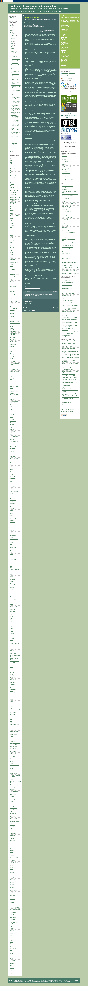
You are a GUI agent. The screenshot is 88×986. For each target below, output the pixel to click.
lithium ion (12, 619)
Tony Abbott (12, 899)
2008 (11, 30)
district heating (13, 402)
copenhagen (12, 378)
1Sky (11, 162)
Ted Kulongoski (13, 875)
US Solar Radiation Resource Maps (69, 346)
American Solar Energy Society (68, 293)
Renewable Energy (64, 407)
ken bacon (12, 607)
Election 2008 (12, 424)
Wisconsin (12, 968)
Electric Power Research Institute (68, 290)
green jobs (12, 537)
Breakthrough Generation (15, 274)
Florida (11, 488)
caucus (11, 296)
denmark (11, 389)
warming (11, 942)
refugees (11, 770)
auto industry (12, 225)
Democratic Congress (14, 386)
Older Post (55, 307)
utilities (11, 926)
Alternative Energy (67, 402)
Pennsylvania (12, 717)
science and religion (14, 799)
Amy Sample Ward (65, 55)
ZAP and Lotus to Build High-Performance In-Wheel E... (15, 109)
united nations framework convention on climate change (15, 922)
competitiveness (13, 361)
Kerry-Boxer (12, 609)
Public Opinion (13, 751)
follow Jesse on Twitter (72, 26)
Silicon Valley (12, 816)
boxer (11, 271)
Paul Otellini (12, 714)
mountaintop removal (14, 645)
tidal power (12, 892)
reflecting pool (12, 766)
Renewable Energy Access (67, 168)
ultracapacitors (13, 912)
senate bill (12, 806)
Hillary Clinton (12, 550)
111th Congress (13, 158)
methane (11, 635)
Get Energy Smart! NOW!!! (67, 206)
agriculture (12, 184)
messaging (12, 633)
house (11, 552)
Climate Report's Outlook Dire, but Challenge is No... (15, 129)
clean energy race (13, 319)
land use (11, 616)
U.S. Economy (13, 910)
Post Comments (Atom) (33, 310)
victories (11, 933)
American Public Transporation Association (70, 331)
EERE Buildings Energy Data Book (69, 369)
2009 (11, 28)
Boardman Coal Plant (14, 262)
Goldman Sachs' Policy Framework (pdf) (33, 286)
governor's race (13, 523)
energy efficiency (13, 443)
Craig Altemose (64, 30)
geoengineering (13, 511)
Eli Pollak (63, 52)
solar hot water (13, 833)
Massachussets (13, 629)
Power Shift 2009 (13, 746)
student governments (14, 857)
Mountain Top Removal (14, 643)
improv (11, 571)
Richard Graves (64, 39)
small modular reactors (14, 821)
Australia (11, 222)
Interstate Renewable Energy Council (69, 282)
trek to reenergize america (15, 909)
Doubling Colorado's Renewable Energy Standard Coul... (15, 62)
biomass (11, 254)
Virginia (11, 938)
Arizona (11, 211)
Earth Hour (12, 409)
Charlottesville (12, 305)
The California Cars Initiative (67, 286)
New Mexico (12, 675)
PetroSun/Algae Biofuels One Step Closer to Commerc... (16, 133)
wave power (12, 951)
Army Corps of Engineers (15, 215)
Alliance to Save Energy (66, 315)
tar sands (11, 867)
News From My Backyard (15, 680)
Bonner (11, 266)
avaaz (11, 227)
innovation (12, 581)
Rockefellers (12, 789)
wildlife (11, 965)
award (11, 228)
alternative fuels (13, 194)
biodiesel (11, 250)
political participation (14, 731)
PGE (11, 721)
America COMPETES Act (15, 197)
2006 (11, 151)
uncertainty (12, 914)
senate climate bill (13, 808)
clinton (11, 351)
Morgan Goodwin (64, 42)
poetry (11, 726)
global (11, 517)
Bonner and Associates (14, 267)
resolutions (12, 779)
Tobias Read (12, 895)
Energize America (65, 278)
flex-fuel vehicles (13, 486)
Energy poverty (13, 446)
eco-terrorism (12, 411)
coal (10, 353)
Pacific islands (13, 712)
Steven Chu (12, 850)
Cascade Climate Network (15, 294)
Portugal (11, 739)
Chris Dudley (12, 310)
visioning (11, 940)
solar (11, 828)
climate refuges (13, 344)
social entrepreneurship (14, 826)
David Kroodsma (64, 47)
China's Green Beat (65, 230)
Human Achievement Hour (15, 555)
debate (11, 381)
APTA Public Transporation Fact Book (69, 379)
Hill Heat (63, 201)
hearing (11, 545)
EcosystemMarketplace (48, 30)
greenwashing (12, 542)
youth (11, 970)
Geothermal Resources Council (68, 298)
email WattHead (12, 17)
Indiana (11, 576)
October (13, 36)
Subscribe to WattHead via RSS (68, 78)
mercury (11, 631)
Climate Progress (13, 341)
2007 (11, 32)
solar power (12, 838)
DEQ (11, 396)
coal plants (12, 354)
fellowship (12, 481)
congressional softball (14, 369)
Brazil (11, 272)
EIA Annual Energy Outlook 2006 (68, 375)
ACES (11, 173)
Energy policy (12, 444)
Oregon (11, 708)
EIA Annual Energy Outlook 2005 (68, 374)
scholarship (12, 796)
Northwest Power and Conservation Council (70, 273)
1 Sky (11, 157)
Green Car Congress (66, 173)
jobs (10, 596)
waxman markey (13, 955)
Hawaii (11, 544)
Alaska (11, 185)
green (11, 532)
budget (11, 279)
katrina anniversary (13, 606)
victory (11, 935)
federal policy (12, 479)
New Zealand (12, 677)
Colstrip (11, 359)
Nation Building (13, 653)
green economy (13, 535)
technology (12, 872)
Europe (11, 469)
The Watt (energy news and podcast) (69, 232)
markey (11, 626)
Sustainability (63, 413)
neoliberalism (12, 667)
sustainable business (14, 862)
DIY (10, 404)
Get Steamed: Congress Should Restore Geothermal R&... (15, 78)
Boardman (12, 261)
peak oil (11, 716)
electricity (12, 429)
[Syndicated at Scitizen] (66, 139)
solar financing (13, 831)
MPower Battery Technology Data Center (70, 363)
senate (11, 804)
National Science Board (14, 661)
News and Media (13, 679)
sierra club (12, 814)
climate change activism (14, 331)
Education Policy (13, 421)
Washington (12, 946)
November (13, 35)
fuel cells (11, 501)
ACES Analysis (13, 175)
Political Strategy (13, 734)
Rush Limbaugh (13, 794)
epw (10, 464)
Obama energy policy (14, 689)
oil (10, 696)
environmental (12, 456)
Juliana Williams (64, 61)
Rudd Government (13, 792)
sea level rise (12, 803)
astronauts (12, 218)
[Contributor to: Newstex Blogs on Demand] (71, 139)
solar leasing (12, 835)
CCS (11, 298)
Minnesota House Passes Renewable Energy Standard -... (15, 70)
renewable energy (13, 773)
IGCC (11, 567)
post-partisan (12, 741)
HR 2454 (11, 554)
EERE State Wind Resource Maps (68, 348)
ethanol (40, 294)
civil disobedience (13, 311)
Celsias (63, 199)
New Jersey (12, 674)
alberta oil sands (13, 187)
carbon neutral (12, 291)
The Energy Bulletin (66, 169)
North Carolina (12, 682)
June (12, 43)
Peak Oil (68, 413)
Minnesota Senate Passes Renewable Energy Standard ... (15, 101)
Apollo (11, 208)
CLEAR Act (12, 326)
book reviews (12, 269)
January (13, 149)
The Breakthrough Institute (67, 280)
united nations (12, 919)
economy (11, 417)
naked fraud (12, 650)
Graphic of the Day (13, 528)
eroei (11, 466)
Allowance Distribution (14, 190)
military (11, 636)
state (11, 845)
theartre (11, 888)
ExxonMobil (12, 474)
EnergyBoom (64, 157)
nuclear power (12, 684)
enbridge (11, 432)
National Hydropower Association (68, 303)
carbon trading (12, 293)
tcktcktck (11, 870)
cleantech (12, 324)
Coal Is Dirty (64, 162)
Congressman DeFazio (14, 371)
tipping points (12, 894)
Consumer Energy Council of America (69, 317)
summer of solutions (14, 858)
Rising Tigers (12, 784)
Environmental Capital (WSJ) (67, 247)
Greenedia (64, 164)
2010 (11, 27)
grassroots (12, 530)
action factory (12, 177)
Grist (63, 154)
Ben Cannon (12, 237)
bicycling (11, 244)
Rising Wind (64, 237)
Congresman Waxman (14, 366)
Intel (10, 583)
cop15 (11, 376)
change (11, 303)
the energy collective (70, 142)
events (11, 471)
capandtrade (12, 289)
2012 (11, 24)
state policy (12, 847)
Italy (10, 592)
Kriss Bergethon (64, 31)
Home (40, 307)
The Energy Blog (65, 219)
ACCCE (11, 170)
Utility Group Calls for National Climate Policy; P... (15, 105)
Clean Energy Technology (15, 321)
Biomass (65, 405)
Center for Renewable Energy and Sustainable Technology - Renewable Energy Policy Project (69, 308)
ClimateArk (64, 256)
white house (12, 961)
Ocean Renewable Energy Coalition (69, 302)
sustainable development (15, 864)
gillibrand (11, 515)
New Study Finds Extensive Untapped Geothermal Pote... (15, 137)
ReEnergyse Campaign (14, 765)
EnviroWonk (64, 228)
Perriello (11, 719)
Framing (11, 493)
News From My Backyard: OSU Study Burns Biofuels (15, 146)
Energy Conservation (65, 409)
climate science (13, 349)
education (12, 419)
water (11, 950)
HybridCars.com (65, 176)
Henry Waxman (13, 547)
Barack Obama (13, 233)
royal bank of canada (14, 791)
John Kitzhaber (13, 599)
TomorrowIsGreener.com (66, 215)
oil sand (11, 699)
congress (11, 367)
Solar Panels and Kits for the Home (31, 25)
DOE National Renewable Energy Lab (69, 270)
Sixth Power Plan (13, 818)
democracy (12, 384)
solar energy (12, 830)
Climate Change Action (66, 253)
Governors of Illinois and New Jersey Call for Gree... (16, 86)
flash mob (12, 484)
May (12, 45)
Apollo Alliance (65, 330)
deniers (11, 388)
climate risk (12, 348)
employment (12, 431)
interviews (12, 589)
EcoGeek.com (64, 227)
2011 (11, 25)
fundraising (12, 505)
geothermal (12, 513)
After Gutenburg (65, 234)
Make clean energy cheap (15, 624)
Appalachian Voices (66, 336)
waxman (11, 953)
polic (11, 729)
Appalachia (12, 210)
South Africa (12, 840)
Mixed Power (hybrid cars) (67, 288)
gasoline (11, 510)
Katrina (11, 604)
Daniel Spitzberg (64, 56)
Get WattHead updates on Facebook (69, 75)
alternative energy (13, 192)
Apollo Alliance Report (66, 385)
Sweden (11, 865)
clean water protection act (15, 323)
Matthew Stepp (64, 57)
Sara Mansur (63, 48)
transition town (13, 904)
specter (11, 843)
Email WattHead (64, 65)
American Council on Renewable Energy (70, 305)
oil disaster (12, 697)
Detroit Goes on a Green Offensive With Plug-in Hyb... (16, 93)
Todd (11, 897)
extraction (12, 473)
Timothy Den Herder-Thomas (67, 35)
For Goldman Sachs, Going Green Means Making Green (15, 142)
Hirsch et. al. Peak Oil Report (67, 380)
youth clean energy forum (15, 973)
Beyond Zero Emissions (14, 240)
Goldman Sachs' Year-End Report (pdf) (33, 288)
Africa (11, 182)
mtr (10, 646)
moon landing (12, 641)
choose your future (13, 308)
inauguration (12, 572)
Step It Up (12, 848)
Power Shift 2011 (13, 748)
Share (55, 291)
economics (12, 416)
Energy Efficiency (64, 404)
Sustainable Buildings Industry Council (69, 319)
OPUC (11, 706)
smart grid (12, 823)
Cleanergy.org (64, 189)
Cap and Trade (13, 288)
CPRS (11, 379)
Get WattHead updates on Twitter (68, 73)
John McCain (12, 601)
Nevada (11, 669)
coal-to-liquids (12, 356)
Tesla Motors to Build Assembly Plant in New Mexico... (15, 82)
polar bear (12, 727)
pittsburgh (12, 722)
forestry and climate (14, 491)
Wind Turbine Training (29, 24)
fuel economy (12, 503)
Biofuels (70, 407)
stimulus (11, 852)
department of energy (14, 391)
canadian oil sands (13, 284)
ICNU (11, 564)
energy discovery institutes (15, 441)
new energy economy (14, 670)
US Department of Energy (67, 265)
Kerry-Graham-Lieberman (15, 611)
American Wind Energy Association (69, 291)
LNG (11, 621)
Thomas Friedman (13, 890)
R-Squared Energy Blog (66, 235)
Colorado (11, 358)
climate (11, 328)
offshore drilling (13, 692)
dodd (11, 406)
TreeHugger (64, 159)
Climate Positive (13, 339)
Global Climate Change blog (67, 242)
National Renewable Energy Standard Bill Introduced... (15, 97)
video (11, 937)
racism (11, 754)
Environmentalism (13, 461)
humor (11, 557)
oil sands (11, 701)
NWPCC (11, 687)
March (12, 48)
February (13, 49)
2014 (11, 163)
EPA (11, 462)
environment (12, 454)
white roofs (12, 963)
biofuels (11, 252)
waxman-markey (13, 956)
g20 (10, 506)
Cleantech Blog (65, 243)
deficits (11, 383)
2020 (11, 165)
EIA (10, 422)
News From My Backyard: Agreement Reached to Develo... (15, 58)
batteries (11, 235)
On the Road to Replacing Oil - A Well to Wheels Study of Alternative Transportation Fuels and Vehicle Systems (70, 397)
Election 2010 (12, 426)
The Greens (12, 882)
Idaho (11, 566)
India (11, 574)
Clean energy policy (14, 318)
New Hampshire (13, 672)
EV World (63, 174)
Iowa (11, 591)
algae (11, 189)
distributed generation (14, 401)
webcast (11, 958)
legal (11, 618)
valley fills (12, 928)
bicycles (11, 242)
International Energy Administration (69, 262)
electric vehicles (13, 427)
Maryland (11, 628)
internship (12, 587)
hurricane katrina (13, 559)
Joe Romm (12, 597)
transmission (12, 905)
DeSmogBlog (64, 187)
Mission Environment (66, 258)
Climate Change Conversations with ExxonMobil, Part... (15, 116)
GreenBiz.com (43, 31)
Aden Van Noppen (64, 63)
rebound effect (12, 763)
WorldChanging (65, 161)
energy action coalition (14, 436)
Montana (11, 640)
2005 (11, 152)
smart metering (13, 825)
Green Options (64, 223)
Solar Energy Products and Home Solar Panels (34, 26)
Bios (11, 255)
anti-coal (11, 205)
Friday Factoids (13, 500)
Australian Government (14, 223)
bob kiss (11, 264)
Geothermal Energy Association (68, 300)
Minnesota (12, 638)
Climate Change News (66, 255)
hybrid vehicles (13, 561)
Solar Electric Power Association (68, 295)
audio (11, 220)
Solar (69, 404)
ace (10, 172)
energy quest (12, 448)
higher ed (11, 549)
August (12, 40)
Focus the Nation (13, 489)
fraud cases (12, 496)
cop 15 (11, 374)
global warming (13, 520)
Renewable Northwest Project (67, 333)
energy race (12, 449)
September (13, 38)
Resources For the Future (67, 320)
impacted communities (14, 569)
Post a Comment (28, 303)
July (12, 41)
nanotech (11, 651)
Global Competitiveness (14, 518)
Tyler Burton (63, 34)
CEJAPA (11, 299)
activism (11, 180)
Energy (62, 402)
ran (10, 758)
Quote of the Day (13, 753)
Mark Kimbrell (64, 46)
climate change (13, 329)
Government (12, 522)
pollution (11, 738)
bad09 (11, 230)
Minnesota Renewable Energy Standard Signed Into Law (15, 66)
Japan (11, 594)
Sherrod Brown (13, 813)
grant (11, 527)
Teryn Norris (12, 879)
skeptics (11, 820)
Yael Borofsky (64, 33)
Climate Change (64, 411)
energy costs (12, 439)
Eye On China (12, 476)
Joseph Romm (13, 602)
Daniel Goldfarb (64, 41)
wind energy (12, 967)
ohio (10, 694)
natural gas (12, 665)
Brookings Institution (14, 277)
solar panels (12, 836)
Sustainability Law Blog (66, 211)
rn (10, 786)
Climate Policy (13, 337)
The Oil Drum (64, 171)
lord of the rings (13, 623)
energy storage (13, 453)
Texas (11, 880)
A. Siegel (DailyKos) (66, 207)
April (12, 46)
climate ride (12, 346)
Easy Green (64, 251)
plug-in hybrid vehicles (14, 724)
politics (11, 736)
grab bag (11, 525)
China (11, 306)
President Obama (13, 749)
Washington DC (13, 948)
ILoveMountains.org (66, 335)
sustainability (12, 860)
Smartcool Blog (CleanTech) (67, 245)
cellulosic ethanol (13, 301)
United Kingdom (13, 917)
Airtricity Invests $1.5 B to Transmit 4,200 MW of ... (15, 74)
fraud (11, 495)
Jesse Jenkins (64, 26)
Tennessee (12, 877)
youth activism (13, 972)
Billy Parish (63, 51)
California (11, 281)
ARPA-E (11, 217)
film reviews (12, 483)
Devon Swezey (64, 59)
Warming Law (64, 209)
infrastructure (12, 579)
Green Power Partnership (15, 540)
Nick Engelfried (64, 37)
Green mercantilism (14, 539)
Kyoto (11, 614)
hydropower (12, 562)
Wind (62, 405)
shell (11, 811)
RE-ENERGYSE (13, 761)
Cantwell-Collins (13, 286)
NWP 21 (11, 686)
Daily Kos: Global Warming (67, 217)
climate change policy (14, 336)
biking (11, 245)
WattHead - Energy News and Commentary (33, 6)
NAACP (11, 648)
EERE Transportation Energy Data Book (70, 367)
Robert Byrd (12, 787)
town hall (11, 900)
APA (11, 206)
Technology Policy (13, 874)
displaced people (13, 399)
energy (11, 434)
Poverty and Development (15, 743)
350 (10, 167)
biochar (11, 249)
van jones (12, 930)
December (13, 33)
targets (11, 869)
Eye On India (12, 478)
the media (12, 884)
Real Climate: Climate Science (68, 178)
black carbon (12, 259)
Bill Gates (12, 247)
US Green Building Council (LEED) (68, 311)
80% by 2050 (12, 168)
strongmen (12, 855)
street (11, 853)
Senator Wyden (13, 809)
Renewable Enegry (13, 771)
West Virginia (12, 960)
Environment (71, 409)
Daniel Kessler (64, 44)
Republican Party (13, 778)
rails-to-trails (12, 756)
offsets (11, 691)
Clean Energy (12, 313)
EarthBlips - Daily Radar (66, 166)
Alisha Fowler (63, 38)
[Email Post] (30, 291)
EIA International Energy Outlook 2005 (69, 377)
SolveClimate (64, 156)
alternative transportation (15, 195)
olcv (10, 704)
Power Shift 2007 (13, 744)
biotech (11, 257)
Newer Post (25, 307)
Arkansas (12, 213)
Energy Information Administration (68, 264)
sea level (11, 801)
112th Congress (13, 160)
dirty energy (12, 397)
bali (10, 232)
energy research (13, 451)
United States (12, 925)
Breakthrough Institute (14, 276)
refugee (11, 768)
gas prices (12, 508)
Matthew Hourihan (64, 43)
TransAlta (12, 902)
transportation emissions (15, 907)
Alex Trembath (64, 60)
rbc (10, 760)
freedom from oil (13, 498)
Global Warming (70, 411)
